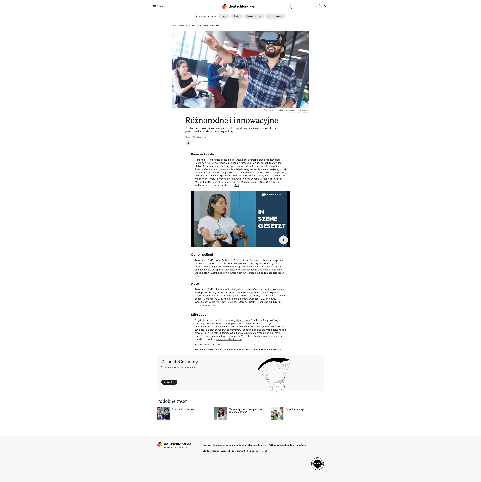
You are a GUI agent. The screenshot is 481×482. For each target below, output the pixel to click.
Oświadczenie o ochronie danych (229, 445)
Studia (236, 16)
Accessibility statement (233, 451)
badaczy (270, 159)
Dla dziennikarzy (211, 451)
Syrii (236, 185)
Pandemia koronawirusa (207, 159)
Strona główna (178, 25)
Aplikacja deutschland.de (281, 445)
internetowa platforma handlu (253, 292)
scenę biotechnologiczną (229, 339)
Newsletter (301, 445)
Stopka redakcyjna (257, 445)
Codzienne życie (254, 16)
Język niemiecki (275, 16)
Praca (223, 16)
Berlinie (225, 260)
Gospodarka (193, 25)
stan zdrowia (243, 320)
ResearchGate (202, 169)
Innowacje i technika (211, 25)
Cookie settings (255, 451)
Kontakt (207, 445)
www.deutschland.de (209, 344)
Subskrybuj (169, 382)
